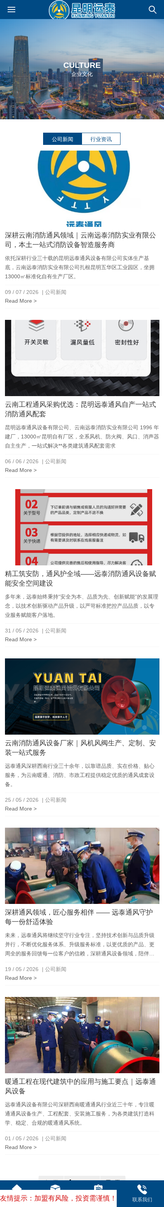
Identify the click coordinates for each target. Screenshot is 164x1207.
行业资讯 (101, 139)
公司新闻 (62, 139)
